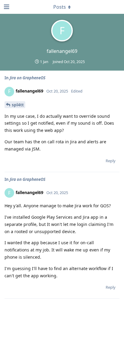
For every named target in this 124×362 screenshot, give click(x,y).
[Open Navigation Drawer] (6, 7)
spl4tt (18, 105)
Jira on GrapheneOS (27, 78)
